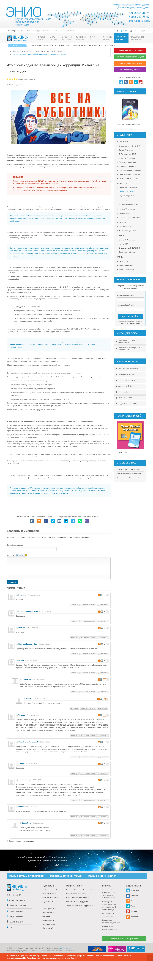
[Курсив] (11, 555)
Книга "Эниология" (18, 900)
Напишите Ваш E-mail (125, 305)
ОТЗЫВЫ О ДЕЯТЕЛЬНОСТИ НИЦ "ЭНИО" (26, 876)
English (142, 31)
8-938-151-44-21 (108, 892)
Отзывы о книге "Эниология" (128, 478)
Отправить (12, 582)
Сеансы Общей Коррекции (129, 174)
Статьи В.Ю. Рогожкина (128, 188)
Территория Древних (129, 204)
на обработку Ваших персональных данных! (73, 537)
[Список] (23, 555)
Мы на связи (92, 45)
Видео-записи (47, 902)
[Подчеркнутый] (14, 555)
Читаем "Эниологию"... (128, 209)
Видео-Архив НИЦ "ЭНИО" (129, 178)
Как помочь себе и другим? (77, 902)
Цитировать (103, 604)
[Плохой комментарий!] (101, 595)
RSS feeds (134, 916)
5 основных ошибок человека (77, 898)
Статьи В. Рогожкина (50, 894)
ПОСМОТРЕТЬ (122, 142)
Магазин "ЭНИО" (65, 45)
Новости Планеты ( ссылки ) (130, 217)
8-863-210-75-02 (108, 898)
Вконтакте (134, 896)
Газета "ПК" (123, 244)
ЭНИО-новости (35, 45)
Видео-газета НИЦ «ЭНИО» (130, 146)
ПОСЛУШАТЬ (122, 222)
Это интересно (125, 213)
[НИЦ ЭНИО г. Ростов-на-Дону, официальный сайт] (17, 38)
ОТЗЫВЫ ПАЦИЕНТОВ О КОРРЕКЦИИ (66, 876)
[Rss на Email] (131, 31)
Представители (16, 916)
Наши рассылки (48, 924)
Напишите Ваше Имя (125, 295)
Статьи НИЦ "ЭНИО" (54, 51)
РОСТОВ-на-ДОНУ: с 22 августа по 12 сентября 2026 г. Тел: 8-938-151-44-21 (51, 31)
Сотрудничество (48, 920)
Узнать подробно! (133, 124)
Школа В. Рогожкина (127, 158)
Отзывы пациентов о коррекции (129, 474)
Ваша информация (79, 45)
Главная (15, 51)
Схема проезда (108, 910)
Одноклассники (136, 901)
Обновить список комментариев (21, 841)
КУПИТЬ (120, 257)
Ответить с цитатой (89, 604)
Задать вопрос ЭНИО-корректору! (79, 906)
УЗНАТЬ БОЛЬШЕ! (125, 452)
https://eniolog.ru (64, 948)
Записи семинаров (126, 269)
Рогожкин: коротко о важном (130, 170)
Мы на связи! (47, 928)
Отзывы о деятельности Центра (129, 469)
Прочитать (39, 51)
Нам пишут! (123, 200)
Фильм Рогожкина (126, 150)
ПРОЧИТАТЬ (122, 183)
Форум (112, 45)
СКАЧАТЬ (120, 236)
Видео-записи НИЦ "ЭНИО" (129, 248)
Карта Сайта (103, 45)
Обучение (46, 916)
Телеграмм (134, 890)
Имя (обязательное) (15, 545)
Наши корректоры (17, 906)
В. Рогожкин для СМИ (127, 154)
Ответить (75, 604)
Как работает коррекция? (76, 894)
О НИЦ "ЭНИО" (15, 895)
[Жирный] (8, 555)
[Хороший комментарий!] (99, 595)
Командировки (16, 911)
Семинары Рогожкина (127, 166)
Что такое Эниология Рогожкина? (79, 890)
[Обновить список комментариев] (26, 587)
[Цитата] (20, 555)
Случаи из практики (126, 196)
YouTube (133, 911)
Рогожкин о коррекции (127, 162)
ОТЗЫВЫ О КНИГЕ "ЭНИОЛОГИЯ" (101, 876)
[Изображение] (17, 555)
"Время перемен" (126, 226)
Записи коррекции (126, 265)
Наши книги (123, 261)
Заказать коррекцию (50, 45)
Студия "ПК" (27, 51)
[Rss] (136, 31)
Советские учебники (127, 252)
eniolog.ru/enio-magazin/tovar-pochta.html (36, 830)
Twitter (133, 906)
